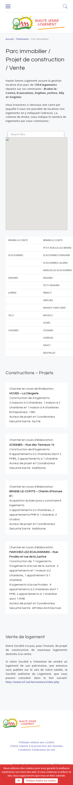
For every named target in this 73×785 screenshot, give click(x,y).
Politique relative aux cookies (36, 742)
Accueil (9, 39)
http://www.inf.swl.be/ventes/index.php (32, 682)
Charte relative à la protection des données (36, 746)
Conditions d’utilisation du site (36, 749)
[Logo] (38, 22)
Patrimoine (22, 39)
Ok (18, 780)
